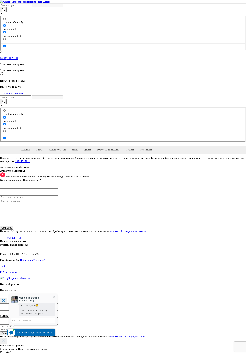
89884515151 (22, 161)
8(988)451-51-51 (9, 58)
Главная (25, 149)
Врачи (75, 149)
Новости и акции (108, 149)
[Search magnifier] (3, 9)
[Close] (3, 300)
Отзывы (129, 149)
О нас (39, 149)
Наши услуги (57, 149)
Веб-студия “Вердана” (32, 260)
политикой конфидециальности (128, 231)
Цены (87, 149)
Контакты (146, 149)
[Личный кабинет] (1, 144)
